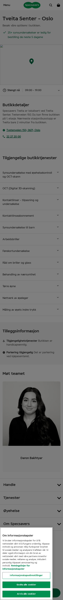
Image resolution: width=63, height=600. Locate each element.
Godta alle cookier (26, 585)
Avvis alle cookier (26, 594)
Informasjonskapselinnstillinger (26, 575)
